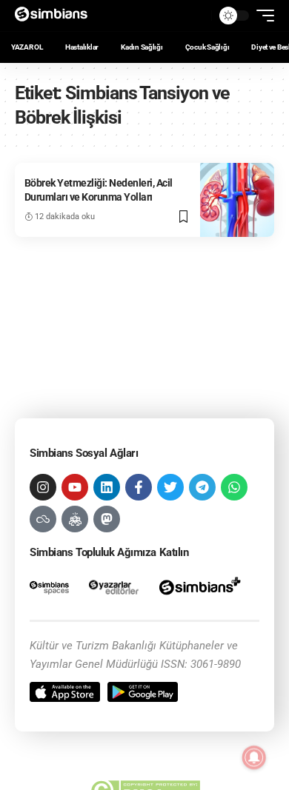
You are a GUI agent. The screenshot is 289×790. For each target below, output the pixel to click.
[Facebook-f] (138, 487)
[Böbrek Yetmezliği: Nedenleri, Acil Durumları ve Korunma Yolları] (237, 200)
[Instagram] (43, 487)
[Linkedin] (106, 487)
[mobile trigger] (261, 15)
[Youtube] (75, 487)
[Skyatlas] (43, 519)
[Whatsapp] (234, 487)
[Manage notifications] (254, 757)
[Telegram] (202, 487)
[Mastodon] (106, 519)
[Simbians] (56, 15)
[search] (196, 15)
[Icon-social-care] (75, 519)
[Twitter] (170, 487)
